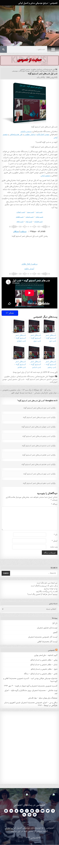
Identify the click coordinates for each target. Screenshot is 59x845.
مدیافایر (16, 231)
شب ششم (29, 216)
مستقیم (23, 231)
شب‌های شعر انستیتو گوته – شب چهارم (20, 337)
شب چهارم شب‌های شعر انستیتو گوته (36, 426)
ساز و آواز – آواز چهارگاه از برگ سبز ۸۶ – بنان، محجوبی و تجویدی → (25, 390)
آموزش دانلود (29, 268)
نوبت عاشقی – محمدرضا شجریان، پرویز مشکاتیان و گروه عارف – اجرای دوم (31, 692)
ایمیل (54, 541)
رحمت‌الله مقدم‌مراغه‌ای (25, 376)
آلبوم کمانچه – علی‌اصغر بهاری (45, 655)
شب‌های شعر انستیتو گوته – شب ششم (35, 364)
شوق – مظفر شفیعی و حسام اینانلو (44, 669)
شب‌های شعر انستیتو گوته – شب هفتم (20, 364)
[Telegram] (32, 811)
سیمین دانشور (25, 69)
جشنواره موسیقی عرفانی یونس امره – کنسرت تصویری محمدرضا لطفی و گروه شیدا (30, 680)
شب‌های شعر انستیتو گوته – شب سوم (35, 337)
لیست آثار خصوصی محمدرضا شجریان (42, 637)
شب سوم (30, 212)
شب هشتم (38, 221)
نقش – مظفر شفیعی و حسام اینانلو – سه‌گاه (40, 673)
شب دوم (39, 212)
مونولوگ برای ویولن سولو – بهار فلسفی (42, 698)
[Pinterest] (35, 815)
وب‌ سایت (53, 547)
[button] (53, 49)
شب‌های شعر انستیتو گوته (48, 71)
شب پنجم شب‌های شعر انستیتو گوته (36, 436)
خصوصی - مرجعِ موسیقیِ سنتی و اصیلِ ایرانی (38, 3)
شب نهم (29, 221)
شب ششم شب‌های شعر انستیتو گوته (36, 445)
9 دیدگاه (39, 77)
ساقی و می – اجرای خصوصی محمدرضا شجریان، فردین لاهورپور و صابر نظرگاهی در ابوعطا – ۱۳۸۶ (30, 704)
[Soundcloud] (11, 811)
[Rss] (24, 815)
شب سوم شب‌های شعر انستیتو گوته (36, 417)
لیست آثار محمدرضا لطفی (47, 641)
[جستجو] (3, 49)
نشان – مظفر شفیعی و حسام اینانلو (43, 664)
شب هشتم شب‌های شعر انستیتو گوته (36, 464)
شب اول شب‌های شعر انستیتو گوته (42, 73)
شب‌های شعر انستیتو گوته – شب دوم (50, 337)
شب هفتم (19, 216)
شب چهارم (21, 212)
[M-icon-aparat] (29, 815)
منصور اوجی (34, 71)
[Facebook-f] (53, 811)
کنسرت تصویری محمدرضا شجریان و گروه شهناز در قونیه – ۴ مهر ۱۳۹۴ (30, 685)
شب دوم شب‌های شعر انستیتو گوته (36, 408)
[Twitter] (48, 811)
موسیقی (15, 71)
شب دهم (20, 221)
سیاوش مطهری (36, 69)
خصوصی (51, 650)
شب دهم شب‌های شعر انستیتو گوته (36, 483)
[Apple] (16, 811)
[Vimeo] (6, 811)
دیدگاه (54, 504)
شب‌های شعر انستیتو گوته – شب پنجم (50, 364)
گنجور (55, 632)
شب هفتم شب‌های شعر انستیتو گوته (36, 455)
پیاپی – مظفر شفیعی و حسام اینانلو (44, 660)
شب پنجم (39, 216)
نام (55, 534)
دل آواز (54, 623)
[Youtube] (42, 811)
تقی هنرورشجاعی (49, 69)
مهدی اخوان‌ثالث (24, 71)
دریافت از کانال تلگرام (29, 264)
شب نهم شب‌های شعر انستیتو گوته (36, 473)
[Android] (22, 811)
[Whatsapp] (27, 811)
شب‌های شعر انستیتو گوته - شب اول (32, 379)
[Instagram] (37, 811)
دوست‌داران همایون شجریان (47, 627)
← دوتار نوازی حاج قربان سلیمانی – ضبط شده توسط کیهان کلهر (35, 392)
